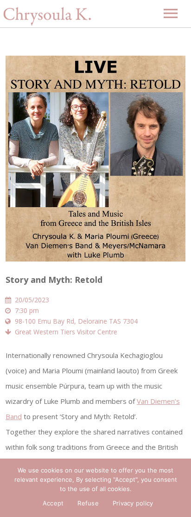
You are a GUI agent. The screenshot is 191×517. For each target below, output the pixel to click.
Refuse (88, 503)
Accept (53, 503)
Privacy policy (133, 503)
